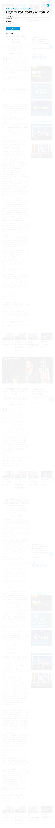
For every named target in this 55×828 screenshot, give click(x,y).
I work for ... (9, 21)
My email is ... (10, 16)
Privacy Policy (9, 33)
